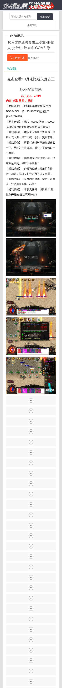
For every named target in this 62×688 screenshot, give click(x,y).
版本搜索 (45, 16)
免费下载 (32, 25)
